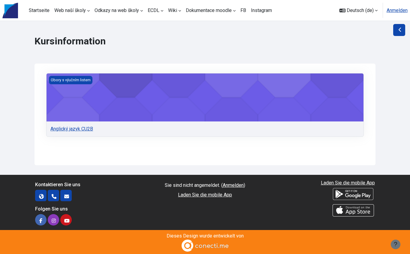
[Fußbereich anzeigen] (395, 244)
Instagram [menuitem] (261, 10)
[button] (358, 10)
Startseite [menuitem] (39, 10)
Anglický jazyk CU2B (71, 129)
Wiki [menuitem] (172, 10)
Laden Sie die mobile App (205, 195)
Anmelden (397, 10)
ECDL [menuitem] (153, 10)
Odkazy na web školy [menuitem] (117, 10)
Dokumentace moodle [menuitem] (209, 10)
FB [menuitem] (243, 10)
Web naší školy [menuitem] (70, 10)
